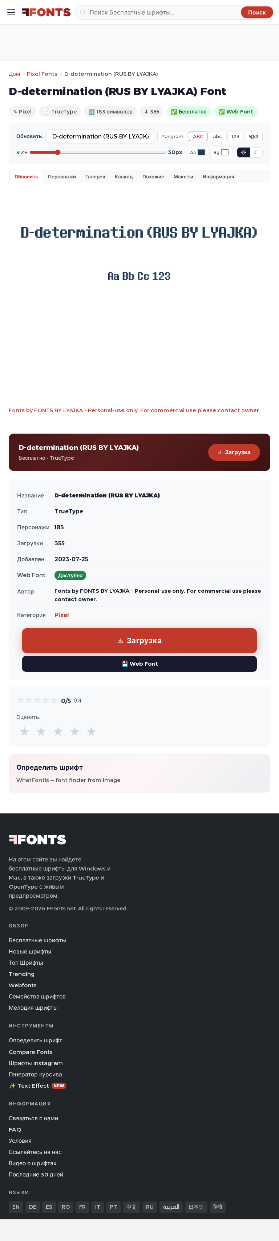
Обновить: (29, 136)
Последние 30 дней (36, 1174)
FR (82, 1207)
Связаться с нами (33, 1118)
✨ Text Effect (36, 1085)
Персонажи (62, 176)
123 (235, 136)
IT (97, 1207)
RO (66, 1207)
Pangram (172, 136)
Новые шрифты (30, 951)
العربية (171, 1207)
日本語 (196, 1207)
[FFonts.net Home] (46, 12)
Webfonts (23, 985)
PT (113, 1207)
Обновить (26, 176)
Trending (22, 974)
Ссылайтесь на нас (35, 1152)
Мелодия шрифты (33, 1007)
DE (32, 1207)
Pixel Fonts (42, 73)
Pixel (61, 615)
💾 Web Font (139, 663)
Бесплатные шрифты (37, 940)
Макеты (183, 176)
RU (150, 1207)
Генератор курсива (35, 1074)
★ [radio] (24, 731)
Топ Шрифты (26, 962)
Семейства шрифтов (37, 996)
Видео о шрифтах (32, 1163)
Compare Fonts (31, 1051)
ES (49, 1207)
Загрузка (238, 452)
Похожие (153, 176)
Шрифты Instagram (36, 1063)
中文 (131, 1207)
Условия (20, 1140)
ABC (198, 136)
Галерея (95, 176)
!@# (254, 136)
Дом (14, 73)
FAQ (15, 1129)
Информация (218, 176)
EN (16, 1207)
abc (217, 136)
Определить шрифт (35, 1040)
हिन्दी (217, 1207)
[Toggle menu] (11, 12)
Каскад (124, 176)
